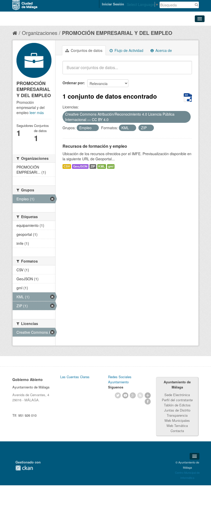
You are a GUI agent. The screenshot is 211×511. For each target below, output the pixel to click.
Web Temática (177, 425)
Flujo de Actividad (128, 50)
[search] (184, 70)
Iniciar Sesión (113, 4)
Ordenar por (73, 82)
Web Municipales (177, 420)
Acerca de (163, 50)
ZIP (93, 166)
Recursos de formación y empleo (95, 146)
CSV (67, 166)
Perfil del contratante (177, 399)
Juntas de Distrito (177, 410)
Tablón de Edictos (177, 405)
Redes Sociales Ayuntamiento (119, 379)
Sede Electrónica (177, 394)
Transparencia (177, 415)
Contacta (177, 430)
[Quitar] (111, 120)
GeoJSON (80, 166)
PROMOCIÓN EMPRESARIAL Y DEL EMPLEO (117, 32)
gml (110, 166)
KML (101, 166)
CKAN (24, 468)
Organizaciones (39, 32)
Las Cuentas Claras (75, 376)
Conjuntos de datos (86, 50)
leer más (37, 112)
